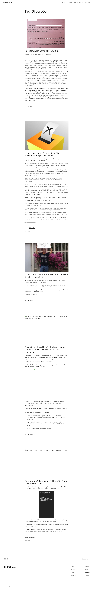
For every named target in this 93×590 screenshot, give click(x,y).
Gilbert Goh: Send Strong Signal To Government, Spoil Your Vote (42, 154)
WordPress (87, 586)
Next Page (86, 559)
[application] (46, 504)
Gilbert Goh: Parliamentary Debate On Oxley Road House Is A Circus (46, 275)
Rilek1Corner (7, 2)
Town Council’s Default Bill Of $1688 (42, 51)
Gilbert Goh (32, 228)
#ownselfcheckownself (31, 294)
